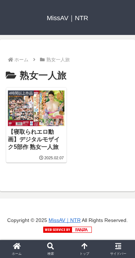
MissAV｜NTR (65, 220)
